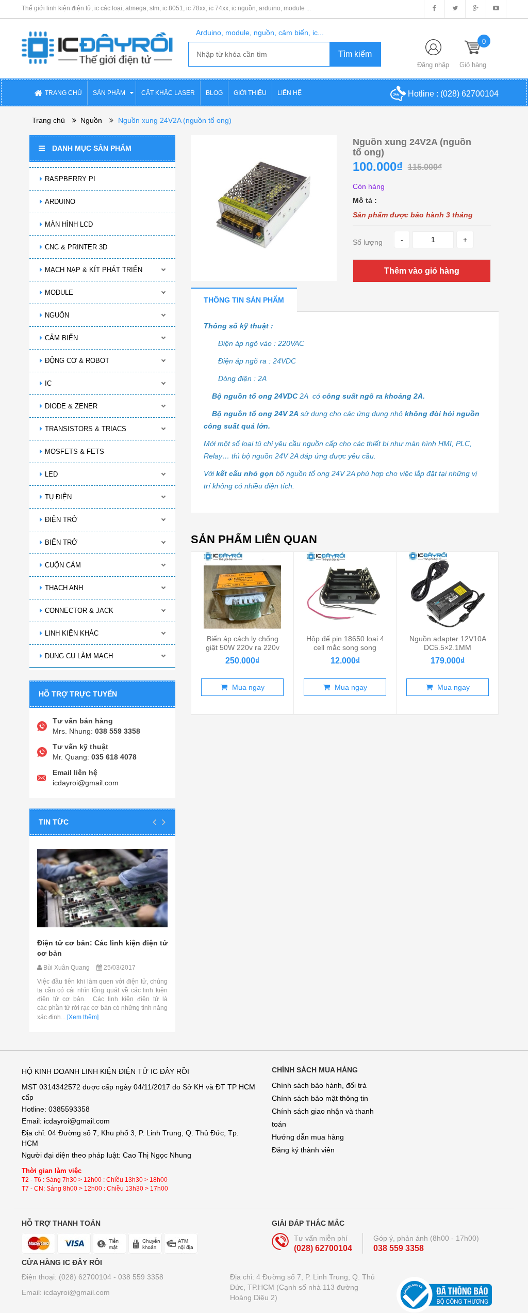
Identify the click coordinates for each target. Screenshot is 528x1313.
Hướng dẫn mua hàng (308, 1137)
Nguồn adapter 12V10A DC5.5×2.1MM (447, 643)
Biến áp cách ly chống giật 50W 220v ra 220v (242, 643)
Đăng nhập (433, 65)
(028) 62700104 (469, 93)
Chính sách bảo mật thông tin (320, 1098)
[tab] (244, 300)
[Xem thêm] (81, 1017)
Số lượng (368, 242)
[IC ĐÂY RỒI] (97, 41)
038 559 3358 (398, 1248)
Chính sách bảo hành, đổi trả (319, 1085)
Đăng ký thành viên (303, 1150)
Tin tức (54, 822)
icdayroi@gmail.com (86, 783)
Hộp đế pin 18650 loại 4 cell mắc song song (345, 643)
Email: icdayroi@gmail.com (66, 1292)
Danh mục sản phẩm (91, 148)
